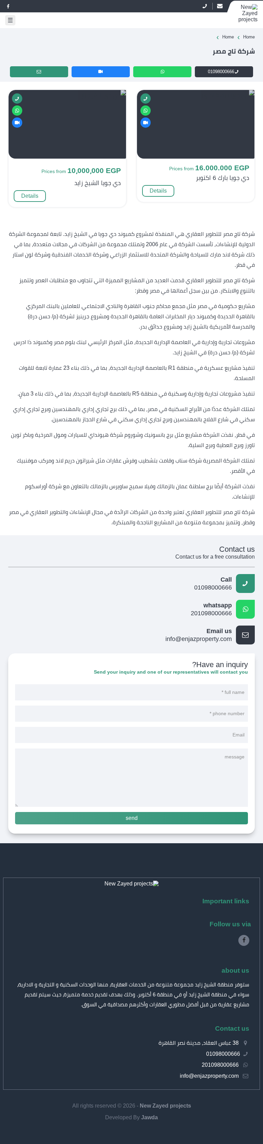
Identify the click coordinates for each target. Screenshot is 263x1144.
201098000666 (211, 609)
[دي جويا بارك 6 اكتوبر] (227, 95)
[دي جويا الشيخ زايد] (102, 95)
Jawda (149, 1117)
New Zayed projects (165, 1106)
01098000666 (221, 71)
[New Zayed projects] (131, 883)
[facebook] (8, 6)
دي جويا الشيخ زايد (97, 183)
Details (158, 191)
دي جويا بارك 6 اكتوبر (222, 177)
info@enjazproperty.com (198, 635)
